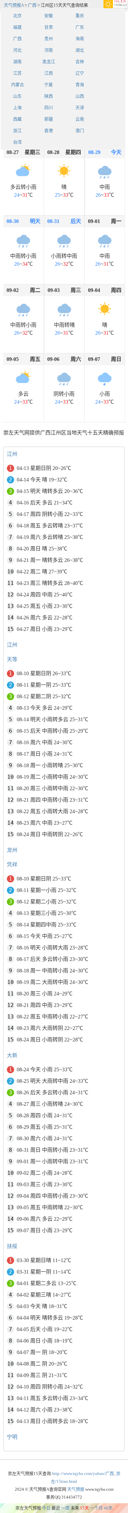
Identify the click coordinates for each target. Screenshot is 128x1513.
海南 (79, 38)
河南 (48, 50)
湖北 (79, 50)
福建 (17, 27)
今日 (46, 1507)
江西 (48, 73)
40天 (108, 1507)
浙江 (17, 130)
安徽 (48, 15)
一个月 (96, 1507)
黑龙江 (48, 61)
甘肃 (48, 27)
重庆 (79, 15)
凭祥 (12, 864)
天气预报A (14, 5)
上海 (17, 107)
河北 (17, 50)
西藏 (17, 119)
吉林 (79, 61)
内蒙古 (17, 84)
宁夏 (48, 84)
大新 (12, 1055)
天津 (79, 107)
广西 (32, 5)
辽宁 (79, 73)
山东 (17, 96)
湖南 (17, 61)
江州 (12, 454)
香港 (48, 130)
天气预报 (75, 1489)
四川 (48, 107)
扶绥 (12, 1246)
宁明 (12, 1437)
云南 (79, 119)
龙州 (12, 850)
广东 (79, 27)
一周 (65, 1507)
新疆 (48, 119)
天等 (12, 659)
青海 (79, 84)
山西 (79, 96)
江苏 (17, 73)
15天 (84, 1507)
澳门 (79, 130)
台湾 (17, 142)
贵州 (48, 38)
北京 (17, 15)
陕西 (48, 96)
